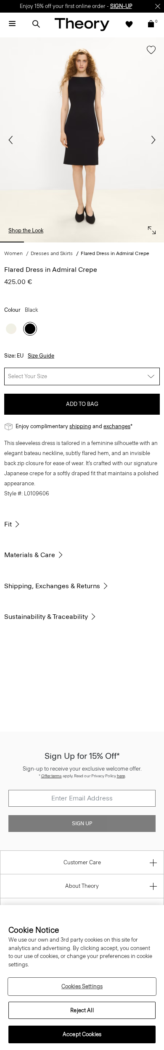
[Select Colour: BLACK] (30, 329)
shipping (80, 426)
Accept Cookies (82, 1034)
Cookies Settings (82, 986)
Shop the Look (25, 230)
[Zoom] (149, 228)
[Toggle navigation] (12, 24)
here (121, 776)
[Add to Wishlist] (149, 54)
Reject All (81, 1010)
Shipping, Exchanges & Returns (52, 586)
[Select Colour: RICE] (11, 329)
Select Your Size (27, 376)
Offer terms (51, 776)
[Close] (157, 6)
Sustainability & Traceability (46, 617)
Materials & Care (29, 555)
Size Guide (41, 356)
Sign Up (82, 823)
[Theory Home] (82, 24)
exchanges (116, 426)
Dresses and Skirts (52, 253)
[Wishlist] (129, 24)
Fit (8, 524)
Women (13, 253)
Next (151, 140)
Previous (12, 140)
